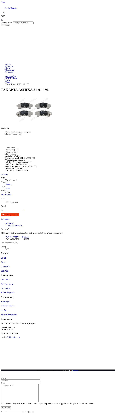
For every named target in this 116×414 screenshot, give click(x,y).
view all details (6, 194)
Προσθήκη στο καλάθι (11, 215)
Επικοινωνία (9, 72)
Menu (3, 2)
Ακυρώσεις (5, 280)
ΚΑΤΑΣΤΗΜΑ (11, 78)
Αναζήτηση (5, 25)
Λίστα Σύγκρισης (7, 284)
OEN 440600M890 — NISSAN (17, 237)
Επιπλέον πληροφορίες (13, 225)
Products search (7, 23)
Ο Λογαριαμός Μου (8, 306)
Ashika (8, 188)
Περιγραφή (9, 223)
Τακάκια (8, 82)
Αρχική (8, 64)
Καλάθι (3, 310)
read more (4, 174)
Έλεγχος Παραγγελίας (9, 314)
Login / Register (11, 8)
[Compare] (2, 20)
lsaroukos (75, 370)
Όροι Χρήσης (6, 288)
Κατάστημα (9, 70)
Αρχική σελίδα (10, 76)
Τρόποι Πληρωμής (7, 292)
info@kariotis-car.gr (13, 337)
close (31, 412)
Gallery (8, 68)
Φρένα (7, 80)
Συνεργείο (9, 66)
